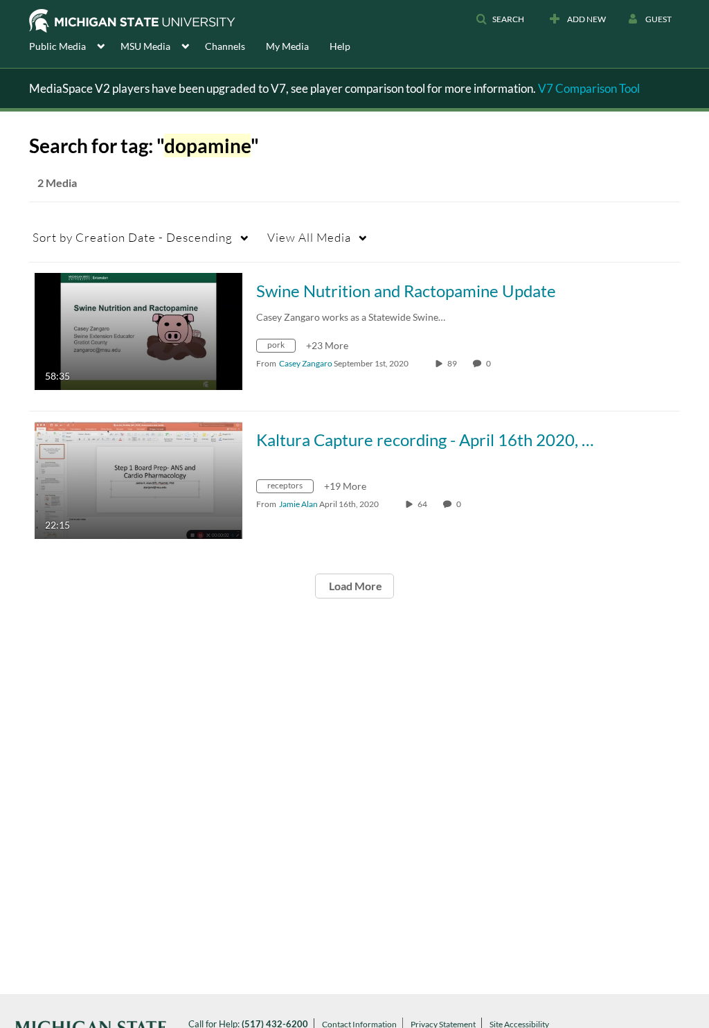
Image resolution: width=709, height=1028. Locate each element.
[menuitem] (74, 45)
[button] (500, 19)
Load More (354, 585)
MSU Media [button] (145, 46)
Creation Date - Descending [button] (133, 237)
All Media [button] (309, 237)
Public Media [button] (57, 46)
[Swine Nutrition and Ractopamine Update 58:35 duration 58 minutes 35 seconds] (138, 330)
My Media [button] (287, 46)
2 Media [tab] (57, 182)
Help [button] (340, 46)
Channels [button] (225, 46)
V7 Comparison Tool (589, 88)
